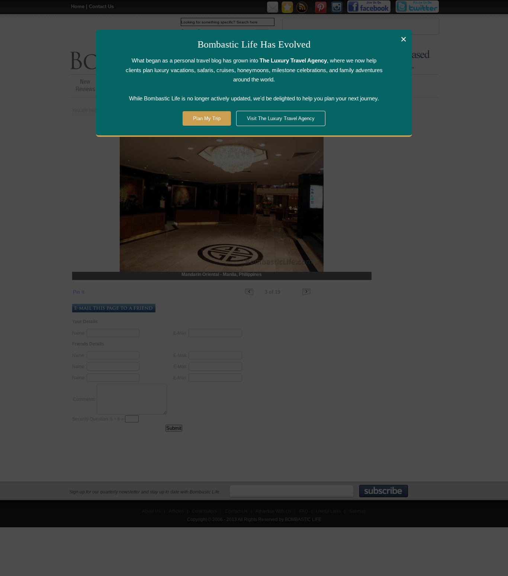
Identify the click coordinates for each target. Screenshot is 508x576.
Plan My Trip (207, 118)
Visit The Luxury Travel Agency (281, 118)
